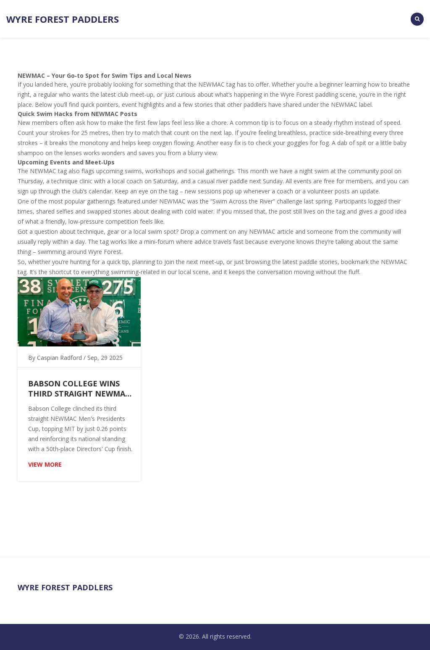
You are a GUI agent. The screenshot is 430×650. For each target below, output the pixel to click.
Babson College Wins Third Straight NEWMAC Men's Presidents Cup (79, 388)
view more (45, 464)
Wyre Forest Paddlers (62, 19)
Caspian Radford (59, 358)
